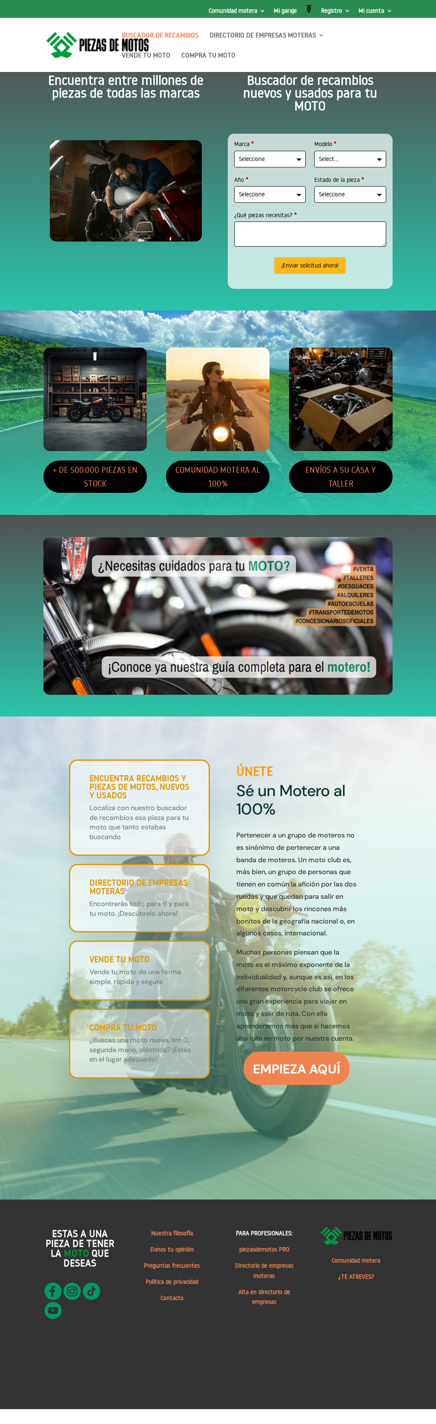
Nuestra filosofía (172, 1233)
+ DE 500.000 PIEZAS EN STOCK (95, 476)
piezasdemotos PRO (264, 1249)
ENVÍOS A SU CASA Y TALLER (340, 476)
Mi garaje (285, 11)
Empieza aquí (296, 1069)
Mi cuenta (371, 11)
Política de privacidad (172, 1282)
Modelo (325, 144)
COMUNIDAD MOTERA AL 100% (217, 476)
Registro (331, 11)
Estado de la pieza (339, 180)
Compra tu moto (123, 1027)
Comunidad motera (233, 11)
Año (241, 180)
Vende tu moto (119, 958)
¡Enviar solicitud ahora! (309, 265)
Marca (244, 144)
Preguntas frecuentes (172, 1265)
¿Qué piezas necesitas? (265, 215)
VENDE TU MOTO (146, 55)
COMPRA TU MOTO (208, 55)
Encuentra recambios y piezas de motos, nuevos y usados (139, 786)
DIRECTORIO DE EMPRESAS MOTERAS (262, 35)
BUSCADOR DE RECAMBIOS (160, 35)
